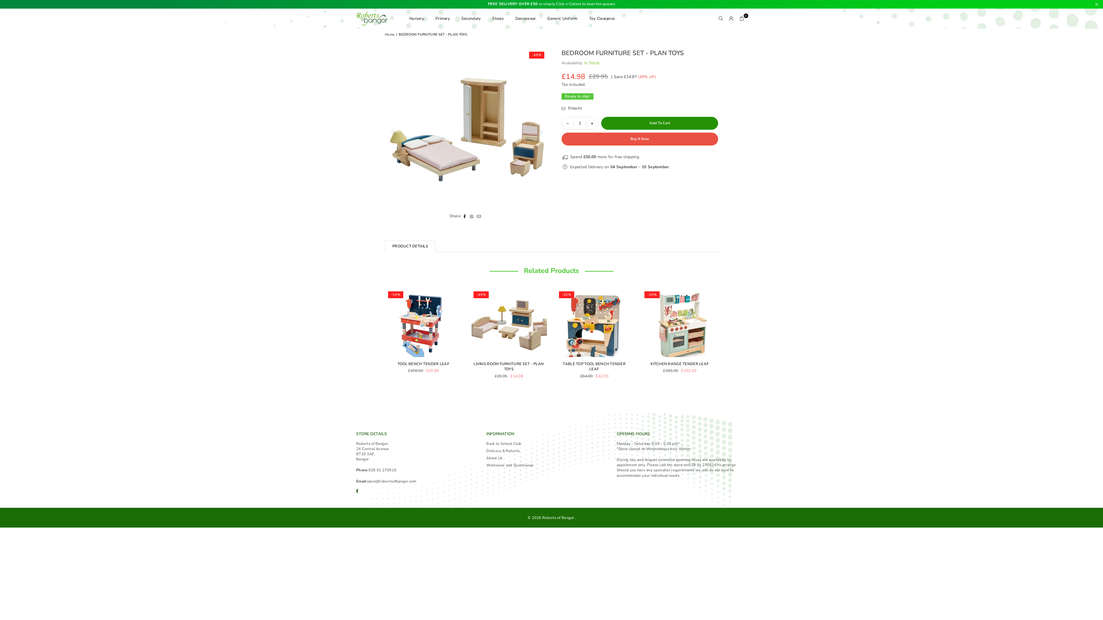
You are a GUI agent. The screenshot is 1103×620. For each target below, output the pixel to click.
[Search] (721, 18)
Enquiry (574, 108)
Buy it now (639, 139)
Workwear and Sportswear (510, 465)
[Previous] (379, 337)
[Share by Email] (479, 216)
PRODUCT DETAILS (410, 246)
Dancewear (525, 18)
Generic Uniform (562, 18)
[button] (741, 18)
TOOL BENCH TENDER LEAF (423, 364)
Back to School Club (503, 443)
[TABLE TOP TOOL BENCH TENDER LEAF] (594, 322)
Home (389, 34)
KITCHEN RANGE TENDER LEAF (680, 364)
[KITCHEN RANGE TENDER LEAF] (680, 322)
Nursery (416, 18)
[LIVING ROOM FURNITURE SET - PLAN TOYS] (509, 322)
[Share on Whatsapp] (472, 216)
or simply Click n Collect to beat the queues (551, 4)
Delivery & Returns (503, 451)
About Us (494, 458)
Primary (442, 18)
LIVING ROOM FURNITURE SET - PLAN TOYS (509, 366)
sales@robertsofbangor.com (391, 481)
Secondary (471, 18)
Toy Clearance (602, 18)
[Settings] (731, 18)
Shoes (498, 18)
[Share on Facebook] (464, 216)
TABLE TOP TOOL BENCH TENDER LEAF (594, 366)
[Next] (724, 337)
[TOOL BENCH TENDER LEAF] (423, 322)
